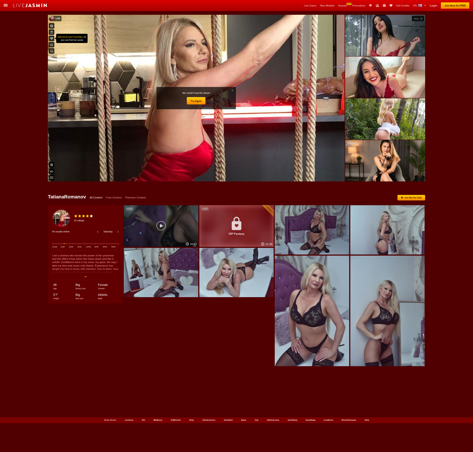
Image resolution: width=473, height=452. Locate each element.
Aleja (191, 420)
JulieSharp (292, 420)
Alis (143, 420)
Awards (342, 5)
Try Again (196, 100)
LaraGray (129, 420)
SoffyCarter (176, 420)
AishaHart (228, 420)
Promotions (358, 5)
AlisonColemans (348, 420)
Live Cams (310, 5)
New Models (327, 5)
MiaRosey (158, 420)
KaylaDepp (310, 420)
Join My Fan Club (413, 197)
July (256, 420)
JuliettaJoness (208, 420)
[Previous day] (98, 232)
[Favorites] (390, 5)
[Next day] (118, 232)
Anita (367, 420)
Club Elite (370, 5)
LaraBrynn (328, 420)
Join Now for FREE (455, 5)
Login (433, 5)
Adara (243, 420)
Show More (385, 175)
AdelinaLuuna (273, 420)
